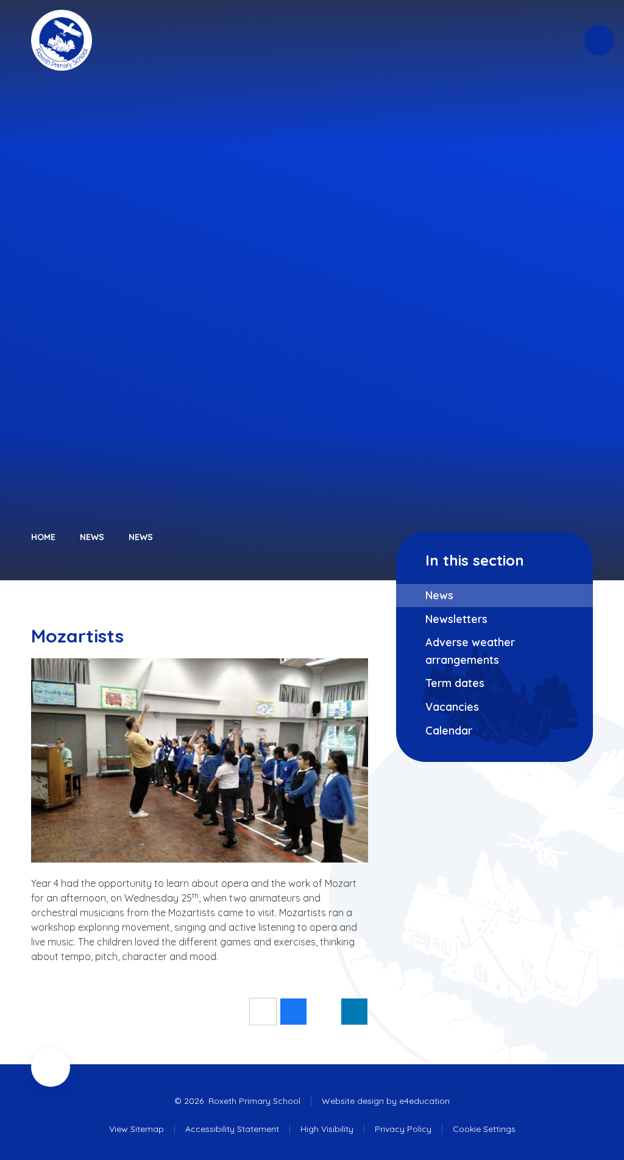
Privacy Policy (403, 1128)
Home (43, 537)
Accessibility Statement (232, 1128)
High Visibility (326, 1128)
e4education (424, 1100)
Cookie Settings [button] (484, 1128)
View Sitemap (136, 1128)
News (92, 537)
